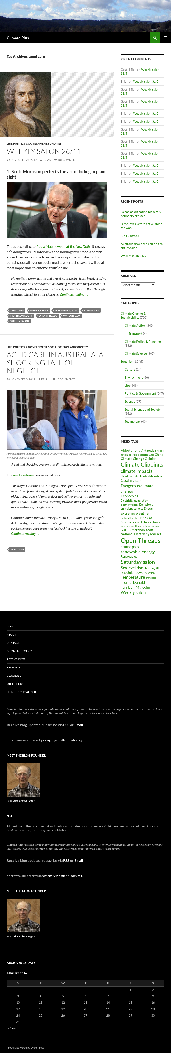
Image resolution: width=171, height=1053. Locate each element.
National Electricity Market (141, 534)
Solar (124, 572)
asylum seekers (129, 454)
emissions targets (132, 508)
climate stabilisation (150, 476)
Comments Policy (19, 651)
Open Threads (48, 315)
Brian (47, 159)
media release (23, 475)
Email (78, 725)
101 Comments (68, 159)
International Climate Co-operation (140, 526)
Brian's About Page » (24, 800)
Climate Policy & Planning (143, 341)
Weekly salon (19, 321)
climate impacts (137, 471)
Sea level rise (132, 567)
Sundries (54, 143)
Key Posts (13, 667)
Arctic (160, 450)
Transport (135, 333)
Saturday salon (138, 561)
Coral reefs (136, 480)
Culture (130, 369)
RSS (66, 725)
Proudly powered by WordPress (25, 1047)
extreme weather (135, 513)
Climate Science (136, 353)
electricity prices (129, 504)
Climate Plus (18, 37)
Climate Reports (129, 476)
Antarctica (148, 450)
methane (126, 530)
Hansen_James (151, 521)
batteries (143, 454)
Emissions (146, 504)
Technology (132, 421)
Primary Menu (165, 37)
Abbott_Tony (130, 450)
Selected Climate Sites (22, 692)
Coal (125, 480)
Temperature (133, 577)
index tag (75, 740)
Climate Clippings (142, 464)
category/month (54, 740)
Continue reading (74, 294)
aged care (17, 310)
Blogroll (14, 675)
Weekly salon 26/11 (44, 151)
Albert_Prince (39, 310)
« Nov (12, 1028)
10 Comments (65, 379)
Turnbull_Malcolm (135, 587)
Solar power (136, 572)
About (11, 634)
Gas (149, 518)
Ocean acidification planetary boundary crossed (141, 214)
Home (11, 626)
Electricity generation (134, 500)
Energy (148, 508)
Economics (129, 496)
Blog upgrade (130, 236)
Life (9, 143)
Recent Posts (16, 659)
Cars (151, 454)
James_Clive (91, 310)
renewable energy (138, 551)
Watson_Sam (71, 315)
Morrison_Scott (21, 315)
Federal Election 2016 (133, 517)
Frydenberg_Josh (66, 310)
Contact (13, 642)
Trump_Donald (133, 582)
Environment (134, 377)
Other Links (15, 683)
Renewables (129, 556)
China (159, 454)
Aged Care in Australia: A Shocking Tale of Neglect (55, 362)
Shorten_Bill (151, 568)
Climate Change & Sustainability (133, 315)
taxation (150, 572)
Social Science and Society (68, 347)
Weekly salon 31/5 (146, 81)
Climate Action (135, 325)
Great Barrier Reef (131, 522)
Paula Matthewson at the (63, 246)
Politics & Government (30, 143)
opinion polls (130, 547)
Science (130, 401)
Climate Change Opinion (138, 459)
